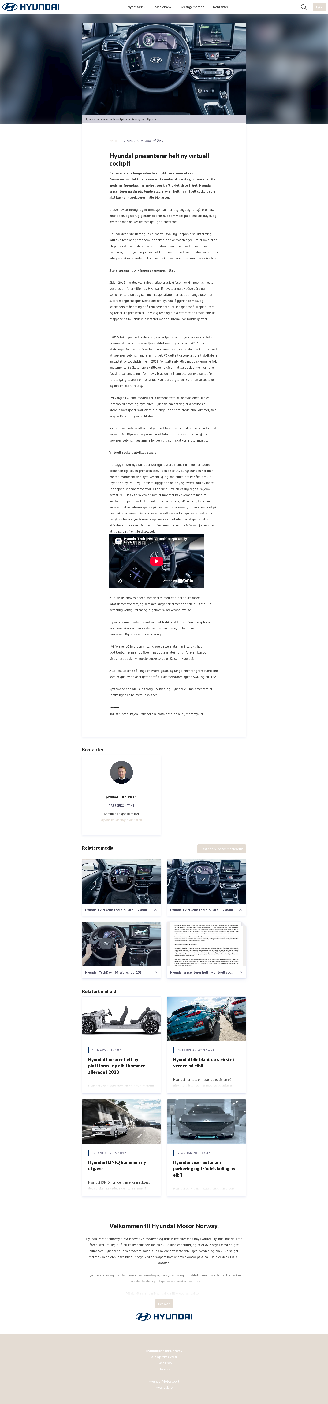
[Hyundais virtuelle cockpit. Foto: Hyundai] (121, 881)
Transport (146, 714)
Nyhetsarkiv (136, 7)
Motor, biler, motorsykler (185, 714)
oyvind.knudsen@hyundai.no (121, 820)
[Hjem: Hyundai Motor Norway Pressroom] (30, 7)
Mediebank (163, 7)
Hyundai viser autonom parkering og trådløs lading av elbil (204, 1168)
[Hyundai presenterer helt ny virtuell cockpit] (206, 944)
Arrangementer (192, 7)
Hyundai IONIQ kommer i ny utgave (117, 1165)
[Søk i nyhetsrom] (304, 7)
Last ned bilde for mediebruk (222, 849)
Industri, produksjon (123, 714)
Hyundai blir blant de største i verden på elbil (204, 1063)
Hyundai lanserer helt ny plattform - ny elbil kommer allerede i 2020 (116, 1066)
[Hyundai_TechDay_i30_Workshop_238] (121, 944)
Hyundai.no (164, 1387)
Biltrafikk (160, 714)
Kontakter (220, 7)
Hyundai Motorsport (164, 1381)
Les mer (164, 1304)
